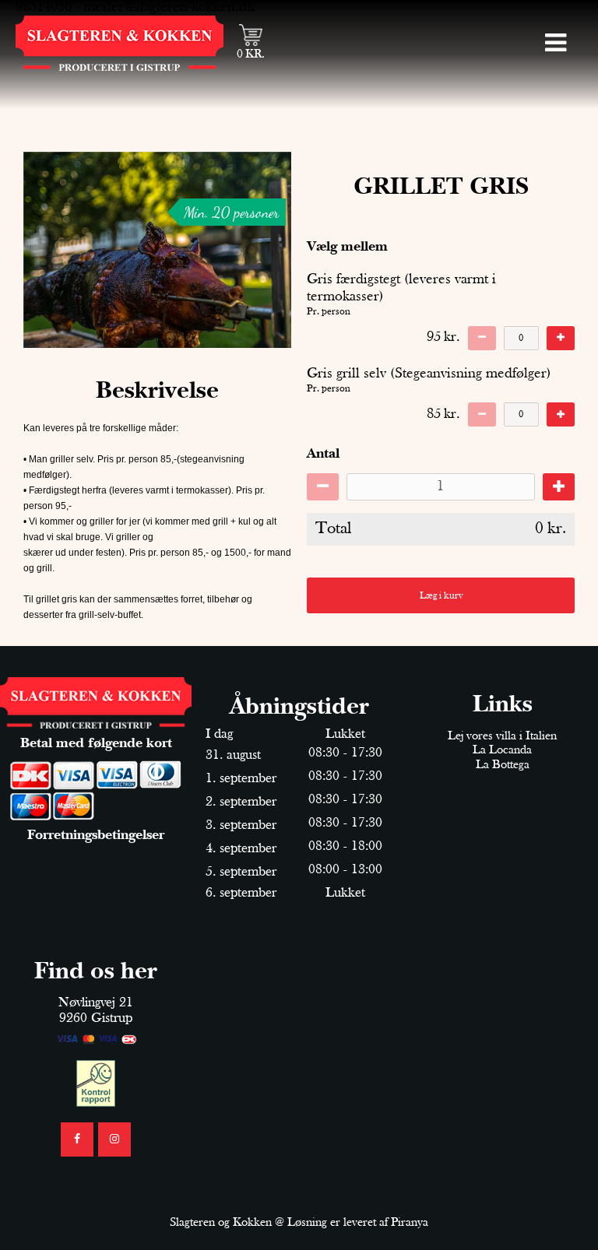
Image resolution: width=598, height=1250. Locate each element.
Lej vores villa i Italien (502, 736)
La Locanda (502, 750)
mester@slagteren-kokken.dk (168, 7)
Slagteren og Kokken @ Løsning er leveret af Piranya (299, 1223)
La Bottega (502, 765)
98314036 (44, 7)
